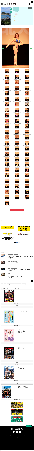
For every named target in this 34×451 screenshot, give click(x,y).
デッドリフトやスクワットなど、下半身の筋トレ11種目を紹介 (19, 269)
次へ (31, 50)
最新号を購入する (17, 303)
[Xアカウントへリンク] (14, 432)
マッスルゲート (24, 284)
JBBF (5, 284)
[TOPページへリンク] (8, 4)
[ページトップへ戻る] (29, 426)
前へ (3, 50)
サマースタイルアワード (10, 284)
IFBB (2, 284)
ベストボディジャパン (18, 284)
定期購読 (17, 305)
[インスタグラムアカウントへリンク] (17, 432)
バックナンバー (17, 344)
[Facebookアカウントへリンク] (20, 432)
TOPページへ (17, 209)
